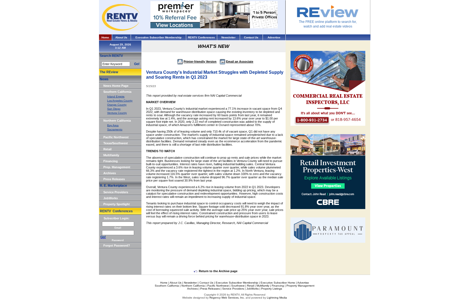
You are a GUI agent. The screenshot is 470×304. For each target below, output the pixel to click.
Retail (107, 149)
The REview (109, 72)
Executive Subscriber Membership (158, 37)
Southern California (117, 91)
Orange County (116, 104)
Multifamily (111, 155)
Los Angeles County (119, 100)
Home (105, 37)
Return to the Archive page (218, 271)
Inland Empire (116, 96)
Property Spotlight (116, 204)
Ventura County (117, 112)
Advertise (274, 37)
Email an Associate (239, 61)
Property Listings (271, 288)
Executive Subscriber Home (278, 282)
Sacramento (114, 129)
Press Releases (114, 179)
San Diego (113, 108)
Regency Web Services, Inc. (227, 297)
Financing (110, 161)
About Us (121, 37)
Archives (109, 173)
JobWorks (110, 198)
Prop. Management (116, 167)
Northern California (117, 120)
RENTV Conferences (201, 37)
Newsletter (228, 37)
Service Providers (115, 192)
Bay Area (113, 125)
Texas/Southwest (115, 143)
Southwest (238, 285)
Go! (137, 64)
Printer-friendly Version (200, 61)
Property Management (300, 285)
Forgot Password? (116, 245)
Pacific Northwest (116, 137)
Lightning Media (277, 297)
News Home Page (115, 85)
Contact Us (251, 37)
